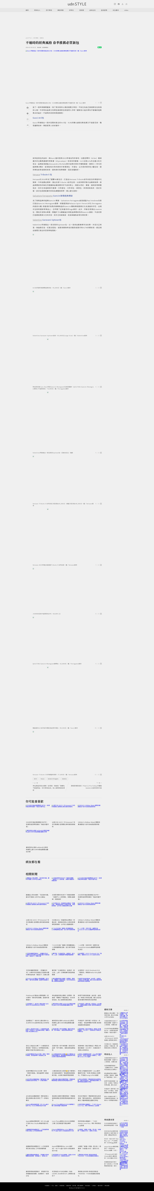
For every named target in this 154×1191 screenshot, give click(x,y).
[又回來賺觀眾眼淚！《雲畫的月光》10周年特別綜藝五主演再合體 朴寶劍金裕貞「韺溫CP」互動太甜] (38, 961)
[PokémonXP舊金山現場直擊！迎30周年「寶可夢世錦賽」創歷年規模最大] (38, 986)
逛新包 (42, 37)
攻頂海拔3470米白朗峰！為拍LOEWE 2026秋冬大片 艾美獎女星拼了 (63, 1173)
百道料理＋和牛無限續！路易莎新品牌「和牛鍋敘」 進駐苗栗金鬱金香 (63, 1048)
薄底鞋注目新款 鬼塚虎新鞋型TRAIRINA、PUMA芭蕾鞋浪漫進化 (89, 1173)
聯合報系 (87, 1185)
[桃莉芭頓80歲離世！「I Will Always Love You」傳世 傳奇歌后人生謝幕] (90, 1112)
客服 (56, 1185)
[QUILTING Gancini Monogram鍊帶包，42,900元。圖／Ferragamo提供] (67, 639)
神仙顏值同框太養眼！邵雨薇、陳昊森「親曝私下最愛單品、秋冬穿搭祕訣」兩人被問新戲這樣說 (63, 997)
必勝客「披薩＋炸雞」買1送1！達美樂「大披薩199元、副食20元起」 (89, 1148)
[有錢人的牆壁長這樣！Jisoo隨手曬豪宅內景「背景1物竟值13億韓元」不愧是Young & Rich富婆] (90, 1061)
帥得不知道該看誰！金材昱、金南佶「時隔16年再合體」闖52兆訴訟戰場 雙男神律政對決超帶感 (89, 997)
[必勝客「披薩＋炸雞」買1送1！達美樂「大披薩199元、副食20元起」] (90, 1137)
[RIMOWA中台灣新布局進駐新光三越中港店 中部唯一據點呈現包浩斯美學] (124, 1133)
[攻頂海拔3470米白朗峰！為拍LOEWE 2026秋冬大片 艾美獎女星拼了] (64, 1162)
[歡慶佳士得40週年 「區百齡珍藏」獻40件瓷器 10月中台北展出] (38, 885)
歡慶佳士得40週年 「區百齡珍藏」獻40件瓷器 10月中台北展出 (37, 896)
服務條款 (68, 1185)
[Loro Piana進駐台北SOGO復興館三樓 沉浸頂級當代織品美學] (64, 1112)
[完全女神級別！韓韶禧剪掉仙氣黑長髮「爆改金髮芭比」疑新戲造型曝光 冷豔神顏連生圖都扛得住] (90, 1087)
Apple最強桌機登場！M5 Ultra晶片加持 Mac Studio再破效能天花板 (37, 1123)
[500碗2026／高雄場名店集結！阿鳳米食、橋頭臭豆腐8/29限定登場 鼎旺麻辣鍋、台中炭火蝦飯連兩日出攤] (64, 910)
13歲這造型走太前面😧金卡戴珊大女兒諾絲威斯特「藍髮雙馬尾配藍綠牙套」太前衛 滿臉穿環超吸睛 (63, 1073)
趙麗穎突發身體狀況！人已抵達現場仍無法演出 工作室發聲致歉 (37, 1147)
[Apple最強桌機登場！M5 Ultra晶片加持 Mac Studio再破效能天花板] (38, 1112)
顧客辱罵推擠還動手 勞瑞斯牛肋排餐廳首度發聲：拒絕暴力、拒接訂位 (37, 1173)
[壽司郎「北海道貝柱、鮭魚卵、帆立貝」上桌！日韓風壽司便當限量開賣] (64, 961)
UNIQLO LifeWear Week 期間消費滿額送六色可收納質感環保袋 (89, 823)
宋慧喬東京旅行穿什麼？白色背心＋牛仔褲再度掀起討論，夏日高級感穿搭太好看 (111, 1165)
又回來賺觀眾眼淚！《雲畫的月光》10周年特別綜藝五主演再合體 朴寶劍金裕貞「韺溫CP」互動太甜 (37, 972)
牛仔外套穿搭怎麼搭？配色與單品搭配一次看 (111, 1124)
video (126, 10)
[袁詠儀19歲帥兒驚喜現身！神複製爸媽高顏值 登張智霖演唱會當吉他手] (64, 1087)
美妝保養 (61, 10)
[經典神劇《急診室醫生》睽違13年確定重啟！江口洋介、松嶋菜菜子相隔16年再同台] (90, 1036)
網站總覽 (107, 1185)
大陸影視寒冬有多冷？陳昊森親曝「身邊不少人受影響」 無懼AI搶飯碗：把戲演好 (63, 897)
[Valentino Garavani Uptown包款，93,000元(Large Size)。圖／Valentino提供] (67, 312)
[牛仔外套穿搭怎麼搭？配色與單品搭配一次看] (124, 1125)
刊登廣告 (47, 1185)
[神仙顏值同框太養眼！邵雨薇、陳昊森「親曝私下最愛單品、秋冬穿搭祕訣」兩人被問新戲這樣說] (64, 986)
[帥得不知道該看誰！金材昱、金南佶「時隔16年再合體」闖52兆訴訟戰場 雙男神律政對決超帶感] (90, 986)
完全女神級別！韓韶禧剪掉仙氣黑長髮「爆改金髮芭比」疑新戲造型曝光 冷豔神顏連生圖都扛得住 (89, 1098)
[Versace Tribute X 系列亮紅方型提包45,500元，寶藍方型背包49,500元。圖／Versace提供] (67, 479)
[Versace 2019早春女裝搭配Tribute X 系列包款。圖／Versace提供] (67, 535)
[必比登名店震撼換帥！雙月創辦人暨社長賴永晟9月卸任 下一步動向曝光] (38, 1087)
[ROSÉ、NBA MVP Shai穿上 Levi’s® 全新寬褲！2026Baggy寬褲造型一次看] (124, 1141)
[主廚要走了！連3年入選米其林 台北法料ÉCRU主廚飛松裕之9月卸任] (38, 1011)
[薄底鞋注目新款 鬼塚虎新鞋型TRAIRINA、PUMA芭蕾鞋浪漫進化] (90, 1162)
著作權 (74, 1185)
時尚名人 (37, 10)
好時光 (71, 10)
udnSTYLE (29, 37)
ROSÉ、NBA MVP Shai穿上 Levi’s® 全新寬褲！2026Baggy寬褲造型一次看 (111, 1142)
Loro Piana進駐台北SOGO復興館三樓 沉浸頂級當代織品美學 (63, 1122)
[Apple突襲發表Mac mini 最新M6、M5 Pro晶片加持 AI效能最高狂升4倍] (64, 1137)
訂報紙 (94, 1185)
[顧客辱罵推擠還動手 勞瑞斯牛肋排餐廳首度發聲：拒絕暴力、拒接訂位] (38, 1162)
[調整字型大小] (28, 125)
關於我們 (100, 1185)
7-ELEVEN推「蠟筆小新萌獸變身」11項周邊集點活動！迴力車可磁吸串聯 (63, 947)
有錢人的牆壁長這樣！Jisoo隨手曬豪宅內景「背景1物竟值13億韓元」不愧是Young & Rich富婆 (89, 1073)
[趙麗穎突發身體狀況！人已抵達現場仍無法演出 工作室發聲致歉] (38, 1137)
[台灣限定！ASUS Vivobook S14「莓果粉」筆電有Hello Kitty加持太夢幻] (90, 961)
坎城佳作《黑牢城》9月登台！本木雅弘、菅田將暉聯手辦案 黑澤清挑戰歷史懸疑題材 (89, 1022)
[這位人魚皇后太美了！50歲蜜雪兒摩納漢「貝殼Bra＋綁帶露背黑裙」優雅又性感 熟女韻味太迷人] (38, 1036)
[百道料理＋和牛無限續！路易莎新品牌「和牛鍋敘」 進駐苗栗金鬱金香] (64, 1036)
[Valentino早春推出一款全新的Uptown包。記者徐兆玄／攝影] (67, 421)
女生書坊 (116, 10)
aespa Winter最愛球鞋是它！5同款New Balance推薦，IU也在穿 (111, 1149)
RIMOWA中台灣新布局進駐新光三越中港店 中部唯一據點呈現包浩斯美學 (111, 1134)
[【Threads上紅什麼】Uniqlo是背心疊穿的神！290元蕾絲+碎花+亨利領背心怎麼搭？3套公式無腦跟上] (124, 1156)
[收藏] (28, 119)
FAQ (52, 1185)
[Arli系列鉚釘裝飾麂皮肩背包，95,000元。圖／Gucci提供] (67, 260)
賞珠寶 (81, 10)
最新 (27, 10)
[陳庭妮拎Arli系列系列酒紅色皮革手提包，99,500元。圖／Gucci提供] (67, 696)
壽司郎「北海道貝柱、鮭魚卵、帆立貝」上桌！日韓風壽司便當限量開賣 (63, 972)
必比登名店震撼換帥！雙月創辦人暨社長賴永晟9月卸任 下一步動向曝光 (37, 1098)
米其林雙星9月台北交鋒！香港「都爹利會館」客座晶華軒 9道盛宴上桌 (37, 1073)
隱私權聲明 (80, 1185)
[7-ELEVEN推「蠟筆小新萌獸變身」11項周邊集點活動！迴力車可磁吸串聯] (64, 936)
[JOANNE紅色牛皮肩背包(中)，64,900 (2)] (67, 590)
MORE (125, 1010)
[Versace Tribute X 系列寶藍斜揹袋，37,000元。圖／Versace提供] (67, 752)
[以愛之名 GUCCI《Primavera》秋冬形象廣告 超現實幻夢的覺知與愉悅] (64, 813)
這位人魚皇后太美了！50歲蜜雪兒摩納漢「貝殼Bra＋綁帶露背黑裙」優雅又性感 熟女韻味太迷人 (37, 1048)
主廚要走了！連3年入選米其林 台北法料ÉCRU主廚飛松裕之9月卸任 (37, 1021)
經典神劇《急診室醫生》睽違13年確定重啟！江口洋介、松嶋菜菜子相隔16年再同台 (89, 1048)
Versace (42, 778)
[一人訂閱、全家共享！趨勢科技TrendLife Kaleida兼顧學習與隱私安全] (90, 936)
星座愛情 (104, 10)
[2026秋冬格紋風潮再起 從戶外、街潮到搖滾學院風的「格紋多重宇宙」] (38, 813)
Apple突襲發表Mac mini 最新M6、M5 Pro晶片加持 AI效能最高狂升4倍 (63, 1148)
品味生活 (92, 10)
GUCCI (35, 778)
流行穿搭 (49, 10)
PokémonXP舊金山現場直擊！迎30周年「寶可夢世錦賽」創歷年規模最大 (37, 997)
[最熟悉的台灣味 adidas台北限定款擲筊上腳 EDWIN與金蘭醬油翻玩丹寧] (38, 838)
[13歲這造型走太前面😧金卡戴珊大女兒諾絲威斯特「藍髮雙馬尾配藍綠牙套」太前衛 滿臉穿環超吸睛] (64, 1061)
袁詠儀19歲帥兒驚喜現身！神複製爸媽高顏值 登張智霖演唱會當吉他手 (63, 1098)
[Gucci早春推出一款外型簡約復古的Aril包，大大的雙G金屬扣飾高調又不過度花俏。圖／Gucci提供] (64, 75)
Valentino (64, 778)
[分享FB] (28, 108)
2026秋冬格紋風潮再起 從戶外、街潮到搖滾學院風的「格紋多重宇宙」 (37, 824)
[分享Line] (28, 113)
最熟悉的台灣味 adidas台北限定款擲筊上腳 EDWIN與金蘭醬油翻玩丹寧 (37, 849)
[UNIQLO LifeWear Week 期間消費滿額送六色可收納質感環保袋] (90, 813)
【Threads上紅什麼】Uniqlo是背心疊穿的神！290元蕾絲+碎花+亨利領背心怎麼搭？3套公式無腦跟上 (111, 1158)
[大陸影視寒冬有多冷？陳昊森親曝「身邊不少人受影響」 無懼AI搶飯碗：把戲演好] (64, 885)
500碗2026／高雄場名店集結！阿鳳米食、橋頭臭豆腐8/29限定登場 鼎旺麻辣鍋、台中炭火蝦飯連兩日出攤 (64, 923)
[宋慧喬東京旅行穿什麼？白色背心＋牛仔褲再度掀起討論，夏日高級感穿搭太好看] (124, 1164)
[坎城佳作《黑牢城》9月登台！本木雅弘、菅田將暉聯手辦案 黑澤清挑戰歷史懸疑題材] (90, 1011)
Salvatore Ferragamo (53, 778)
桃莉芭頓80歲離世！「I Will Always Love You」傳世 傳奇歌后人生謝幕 (89, 1123)
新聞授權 (62, 1185)
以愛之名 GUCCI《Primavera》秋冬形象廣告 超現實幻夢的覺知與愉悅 (63, 824)
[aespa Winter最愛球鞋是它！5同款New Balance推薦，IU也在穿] (124, 1148)
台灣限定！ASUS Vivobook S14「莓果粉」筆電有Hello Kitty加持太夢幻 (89, 972)
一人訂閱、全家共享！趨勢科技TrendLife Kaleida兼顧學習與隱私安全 (89, 947)
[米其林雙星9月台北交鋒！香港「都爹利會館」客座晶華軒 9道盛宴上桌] (38, 1061)
